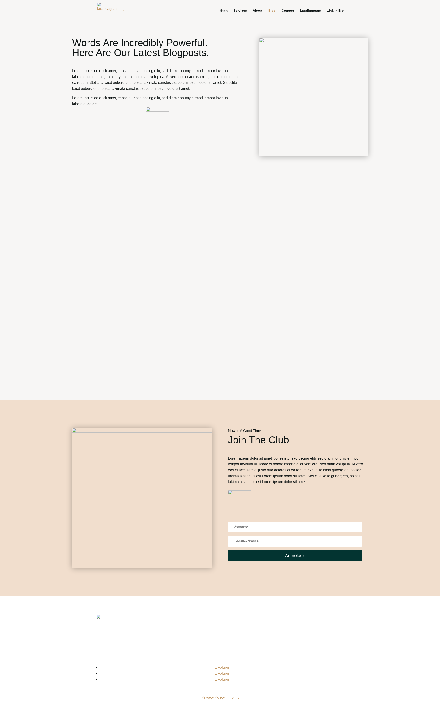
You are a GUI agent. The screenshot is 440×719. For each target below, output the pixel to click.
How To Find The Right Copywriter (153, 267)
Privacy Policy (213, 697)
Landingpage (310, 10)
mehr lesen (110, 229)
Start (224, 10)
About (257, 10)
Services (240, 10)
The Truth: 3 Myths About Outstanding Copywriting (178, 207)
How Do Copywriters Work (141, 327)
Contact (288, 10)
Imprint (233, 697)
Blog (272, 10)
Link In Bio (335, 10)
